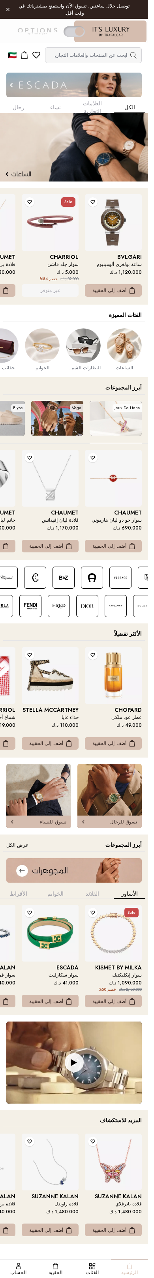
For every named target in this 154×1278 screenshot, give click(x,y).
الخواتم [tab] (55, 894)
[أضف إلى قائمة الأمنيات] (93, 202)
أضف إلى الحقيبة (109, 290)
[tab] (116, 422)
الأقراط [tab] (18, 894)
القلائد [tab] (92, 894)
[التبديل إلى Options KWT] (37, 31)
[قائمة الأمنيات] (36, 55)
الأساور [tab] (129, 894)
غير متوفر (50, 290)
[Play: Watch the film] (74, 1063)
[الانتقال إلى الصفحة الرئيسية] (111, 31)
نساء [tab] (55, 107)
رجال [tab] (18, 107)
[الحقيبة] (24, 55)
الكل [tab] (129, 107)
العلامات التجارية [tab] (92, 108)
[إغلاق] (8, 9)
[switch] (74, 31)
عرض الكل (17, 845)
